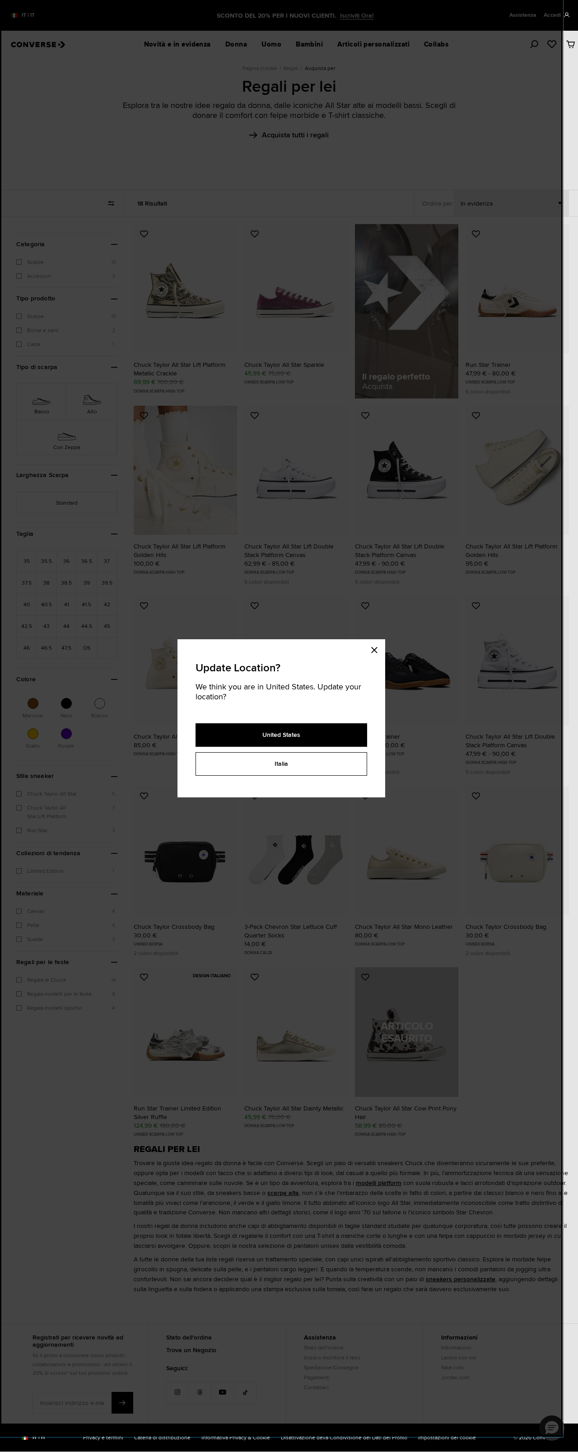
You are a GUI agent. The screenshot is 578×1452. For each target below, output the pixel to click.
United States (281, 734)
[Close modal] (377, 648)
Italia (281, 763)
